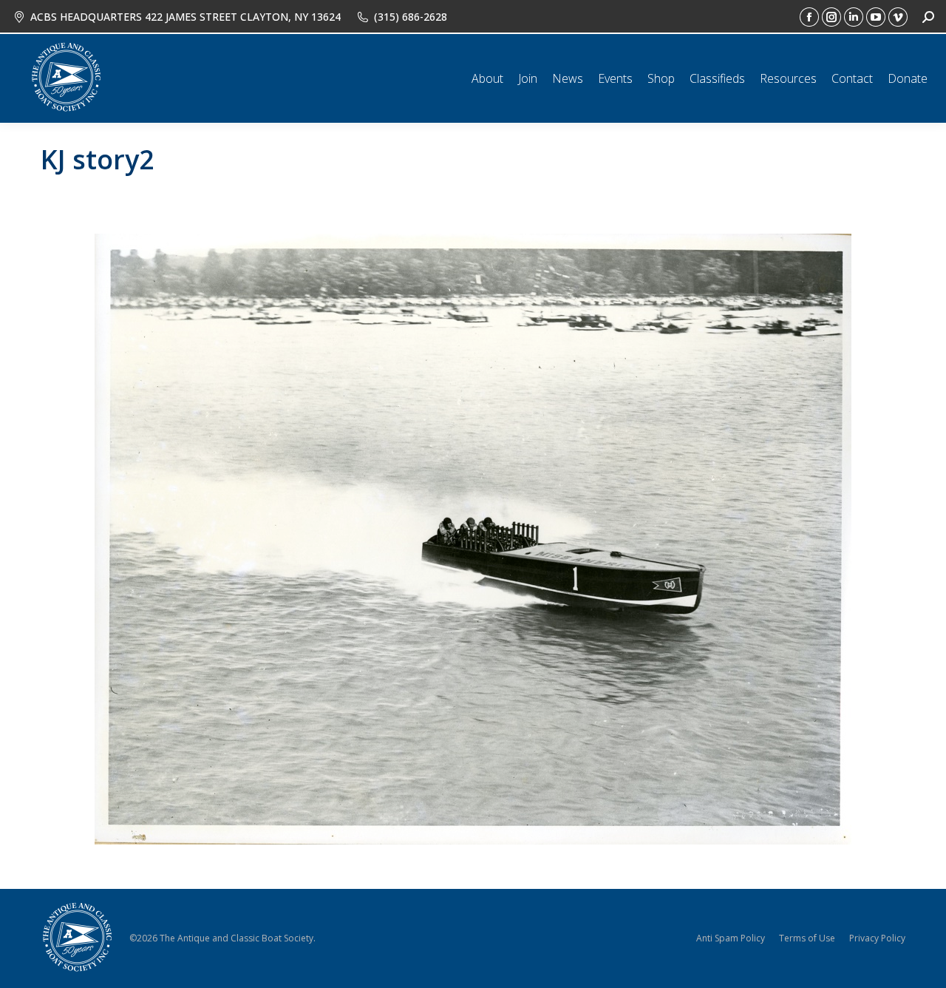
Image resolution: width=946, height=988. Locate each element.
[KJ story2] (473, 539)
